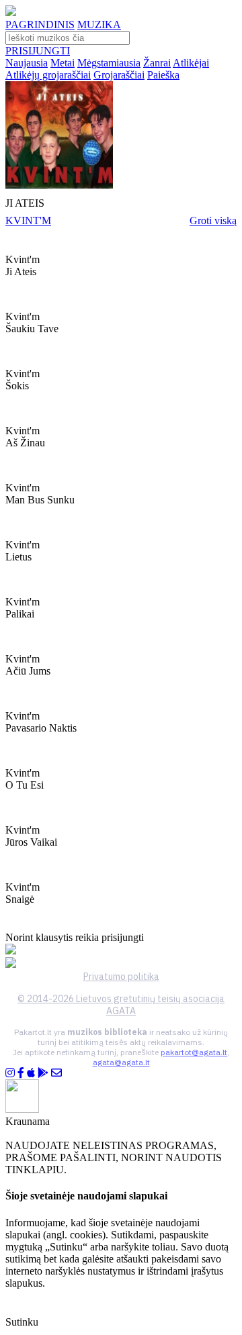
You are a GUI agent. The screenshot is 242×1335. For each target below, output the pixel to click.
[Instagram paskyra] (10, 1073)
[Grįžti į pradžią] (10, 12)
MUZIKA (99, 24)
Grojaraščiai (119, 75)
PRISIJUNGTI (37, 50)
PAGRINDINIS (40, 24)
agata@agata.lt (121, 1062)
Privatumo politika (121, 977)
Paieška (163, 75)
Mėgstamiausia (108, 62)
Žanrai (157, 62)
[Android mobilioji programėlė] (43, 1073)
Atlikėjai (191, 62)
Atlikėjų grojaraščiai (48, 75)
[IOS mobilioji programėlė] (31, 1073)
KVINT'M (28, 220)
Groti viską (213, 220)
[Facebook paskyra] (20, 1073)
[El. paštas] (56, 1073)
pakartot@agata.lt (194, 1052)
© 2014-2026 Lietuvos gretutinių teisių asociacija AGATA (121, 1005)
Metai (62, 62)
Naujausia (26, 62)
